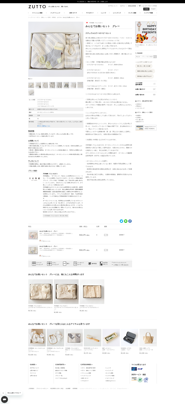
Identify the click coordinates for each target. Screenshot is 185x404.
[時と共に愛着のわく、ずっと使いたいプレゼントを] (146, 21)
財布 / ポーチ (73, 13)
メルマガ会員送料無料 (146, 83)
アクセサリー (90, 13)
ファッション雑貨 (37, 13)
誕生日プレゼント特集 (61, 370)
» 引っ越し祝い (139, 119)
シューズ (103, 13)
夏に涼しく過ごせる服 (143, 66)
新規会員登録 (132, 6)
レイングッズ (117, 13)
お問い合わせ (146, 94)
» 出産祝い (138, 117)
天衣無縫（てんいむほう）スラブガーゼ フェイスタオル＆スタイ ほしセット (66, 307)
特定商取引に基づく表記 (56, 388)
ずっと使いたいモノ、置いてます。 (58, 6)
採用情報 (75, 388)
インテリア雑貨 (148, 13)
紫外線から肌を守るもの (144, 76)
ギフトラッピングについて (119, 262)
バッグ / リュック (55, 13)
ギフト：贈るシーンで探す (44, 17)
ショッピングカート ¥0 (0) (149, 6)
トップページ (31, 17)
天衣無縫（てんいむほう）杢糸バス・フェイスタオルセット (73, 350)
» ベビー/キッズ (139, 108)
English (153, 9)
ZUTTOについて (112, 6)
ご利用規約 (31, 388)
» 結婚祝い (138, 115)
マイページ (33, 373)
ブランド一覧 (58, 375)
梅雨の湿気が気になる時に (145, 71)
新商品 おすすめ (57, 17)
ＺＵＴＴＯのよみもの (61, 378)
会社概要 (68, 388)
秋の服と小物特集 (60, 368)
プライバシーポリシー (42, 388)
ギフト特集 (58, 373)
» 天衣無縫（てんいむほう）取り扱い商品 (56, 215)
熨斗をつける (46, 241)
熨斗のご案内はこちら (43, 126)
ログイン (122, 6)
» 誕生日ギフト (139, 121)
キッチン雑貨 (132, 13)
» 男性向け (138, 106)
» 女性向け (138, 104)
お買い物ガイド (146, 89)
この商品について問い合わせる (120, 264)
